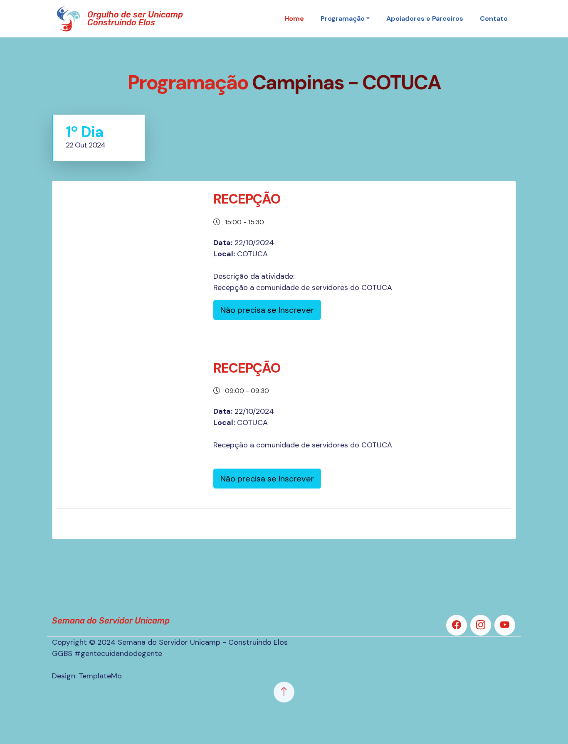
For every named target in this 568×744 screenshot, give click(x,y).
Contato (494, 18)
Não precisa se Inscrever (267, 309)
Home (294, 18)
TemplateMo (100, 676)
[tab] (98, 138)
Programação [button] (343, 18)
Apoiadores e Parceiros (424, 18)
